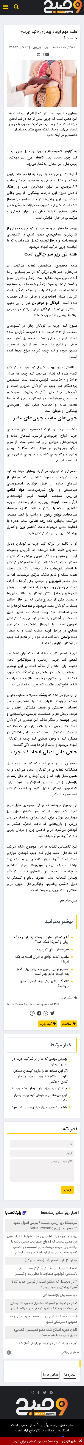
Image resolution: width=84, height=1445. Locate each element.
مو (57, 713)
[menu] (5, 6)
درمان (56, 411)
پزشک (43, 695)
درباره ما (70, 1374)
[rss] (51, 1393)
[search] (16, 6)
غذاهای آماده (67, 508)
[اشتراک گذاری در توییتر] (52, 1013)
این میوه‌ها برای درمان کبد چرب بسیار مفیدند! (40, 1097)
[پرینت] (38, 54)
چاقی (73, 211)
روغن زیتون (52, 514)
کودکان (45, 309)
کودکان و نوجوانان (45, 303)
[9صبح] (63, 7)
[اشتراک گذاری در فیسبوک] (32, 1013)
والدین (65, 636)
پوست (64, 719)
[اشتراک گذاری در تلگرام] (39, 1013)
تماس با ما (50, 1374)
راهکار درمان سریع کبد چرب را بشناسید (39, 1107)
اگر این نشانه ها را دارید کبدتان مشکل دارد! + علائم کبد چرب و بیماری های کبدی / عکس (40, 1076)
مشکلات (71, 769)
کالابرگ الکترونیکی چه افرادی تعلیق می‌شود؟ (44, 984)
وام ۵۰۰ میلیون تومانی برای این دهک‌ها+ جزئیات (36, 1441)
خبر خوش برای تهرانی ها (51, 949)
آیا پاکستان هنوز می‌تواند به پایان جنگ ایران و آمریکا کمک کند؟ (41, 940)
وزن (22, 527)
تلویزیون (55, 581)
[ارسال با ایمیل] (47, 54)
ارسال (67, 1190)
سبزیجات (36, 865)
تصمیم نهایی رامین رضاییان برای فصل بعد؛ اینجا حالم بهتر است (42, 971)
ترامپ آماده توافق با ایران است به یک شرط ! (42, 959)
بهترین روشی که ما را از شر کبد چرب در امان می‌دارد (39, 1061)
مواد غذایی (15, 489)
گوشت (42, 495)
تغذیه (49, 278)
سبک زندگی (24, 290)
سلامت (27, 605)
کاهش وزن (35, 157)
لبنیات (54, 502)
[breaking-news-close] (80, 1441)
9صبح (34, 1425)
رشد (13, 776)
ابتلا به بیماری (67, 315)
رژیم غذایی (37, 520)
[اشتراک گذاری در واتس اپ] (45, 1013)
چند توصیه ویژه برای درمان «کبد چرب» (39, 1088)
